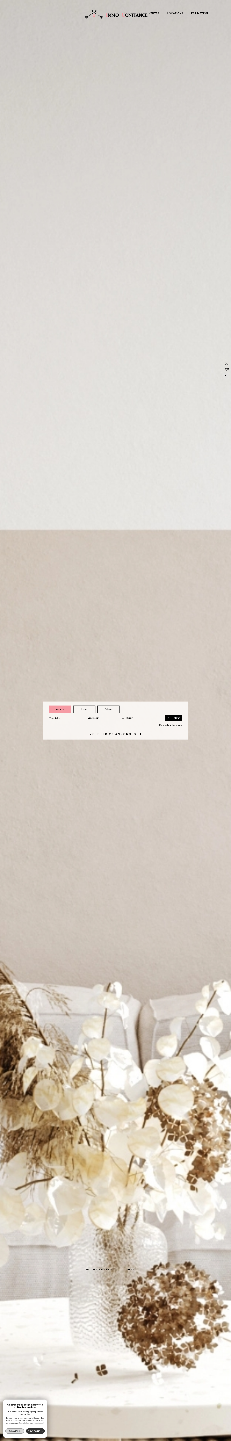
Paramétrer (14, 1431)
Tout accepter (35, 1431)
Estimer (108, 709)
